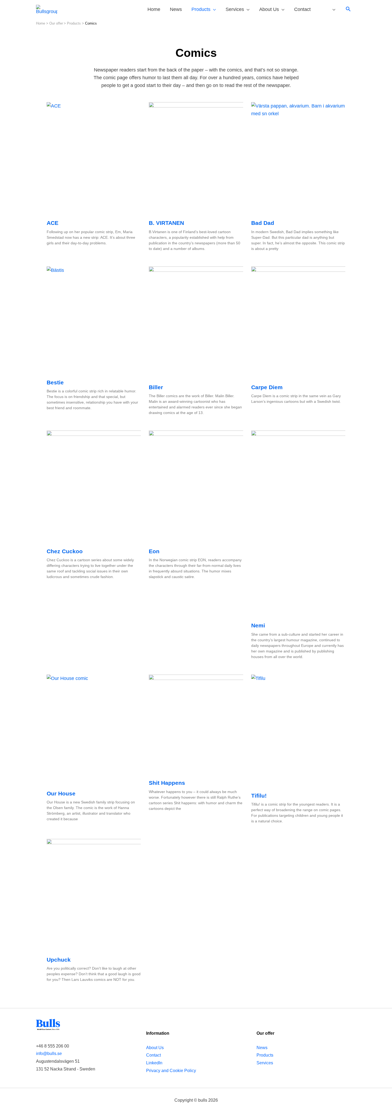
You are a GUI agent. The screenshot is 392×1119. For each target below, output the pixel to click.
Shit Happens (167, 783)
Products (265, 1055)
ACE (52, 223)
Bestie (55, 382)
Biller (156, 387)
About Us (155, 1047)
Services (265, 1062)
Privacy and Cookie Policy (171, 1070)
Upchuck (59, 960)
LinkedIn (154, 1062)
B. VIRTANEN (166, 223)
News (262, 1047)
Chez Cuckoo (65, 551)
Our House (61, 793)
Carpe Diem (267, 387)
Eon (154, 551)
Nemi (258, 625)
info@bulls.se (49, 1053)
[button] (348, 9)
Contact (153, 1055)
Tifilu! (259, 796)
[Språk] (327, 9)
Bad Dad (262, 223)
